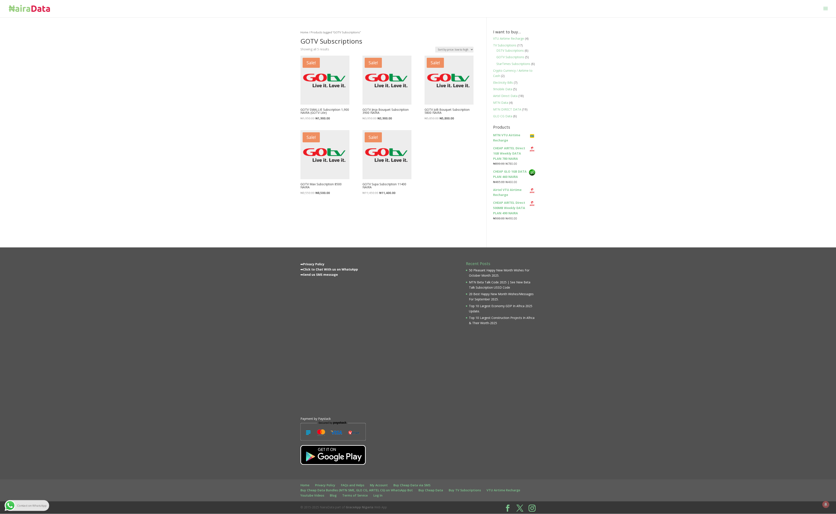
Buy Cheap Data (430, 490)
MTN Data (500, 102)
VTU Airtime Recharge (508, 38)
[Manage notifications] (825, 504)
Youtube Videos (312, 495)
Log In (378, 495)
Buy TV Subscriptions (465, 490)
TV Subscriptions (504, 45)
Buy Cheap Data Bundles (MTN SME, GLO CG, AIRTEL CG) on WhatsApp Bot (356, 490)
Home (304, 32)
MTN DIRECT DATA (507, 109)
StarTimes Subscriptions (513, 64)
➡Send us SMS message (319, 274)
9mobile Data (502, 89)
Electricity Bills (503, 82)
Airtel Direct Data (505, 96)
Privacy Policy (325, 485)
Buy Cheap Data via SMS (411, 485)
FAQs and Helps (352, 485)
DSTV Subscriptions (510, 50)
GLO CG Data (502, 116)
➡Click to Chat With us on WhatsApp (329, 269)
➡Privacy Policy (312, 264)
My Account (379, 485)
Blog (333, 495)
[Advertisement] (333, 345)
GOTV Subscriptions (510, 57)
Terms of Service (355, 495)
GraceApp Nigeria (359, 507)
